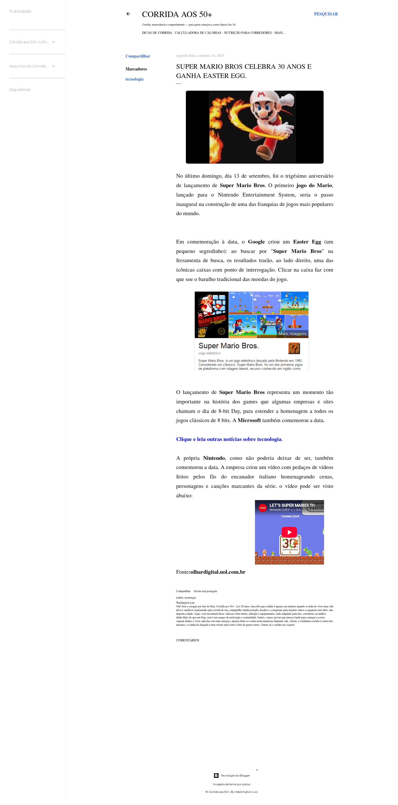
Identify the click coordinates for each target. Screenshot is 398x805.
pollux (246, 784)
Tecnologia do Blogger (235, 775)
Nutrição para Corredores (248, 32)
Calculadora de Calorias (198, 32)
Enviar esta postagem (205, 591)
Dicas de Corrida (157, 32)
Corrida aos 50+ (177, 13)
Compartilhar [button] (138, 56)
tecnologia (134, 79)
